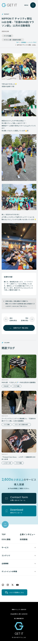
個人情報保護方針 (19, 618)
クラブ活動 (7, 36)
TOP (4, 534)
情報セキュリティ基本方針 (19, 609)
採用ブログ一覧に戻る (20, 328)
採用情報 (24, 539)
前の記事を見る (13, 319)
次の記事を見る (24, 319)
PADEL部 (6, 386)
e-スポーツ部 (7, 463)
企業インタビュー (27, 534)
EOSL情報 (6, 539)
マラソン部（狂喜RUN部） (13, 40)
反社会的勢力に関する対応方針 (19, 614)
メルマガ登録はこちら (16, 592)
